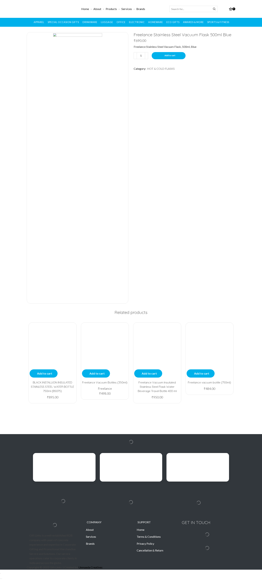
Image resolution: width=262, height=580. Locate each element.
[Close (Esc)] (0, 573)
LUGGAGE (107, 22)
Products (111, 9)
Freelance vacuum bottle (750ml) (209, 382)
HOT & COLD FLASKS (161, 68)
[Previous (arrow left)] (0, 578)
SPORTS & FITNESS (218, 22)
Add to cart (170, 55)
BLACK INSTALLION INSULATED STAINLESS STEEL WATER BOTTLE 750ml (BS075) (52, 387)
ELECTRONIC (137, 22)
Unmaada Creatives (90, 567)
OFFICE (121, 22)
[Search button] (214, 9)
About (97, 9)
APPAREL (39, 22)
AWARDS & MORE (193, 22)
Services (126, 9)
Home (85, 9)
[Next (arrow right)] (1, 578)
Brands (140, 9)
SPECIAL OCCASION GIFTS (63, 22)
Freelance (105, 388)
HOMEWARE (155, 22)
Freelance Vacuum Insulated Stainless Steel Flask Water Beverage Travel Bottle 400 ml (157, 387)
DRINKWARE (90, 22)
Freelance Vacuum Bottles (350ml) (104, 382)
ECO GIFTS (172, 22)
